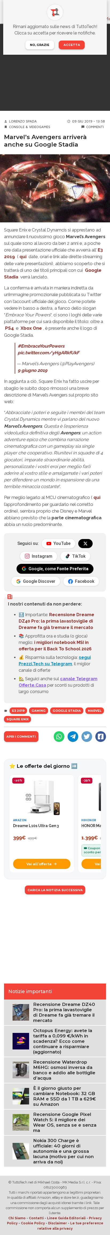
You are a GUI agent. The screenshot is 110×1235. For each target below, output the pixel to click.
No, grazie (39, 45)
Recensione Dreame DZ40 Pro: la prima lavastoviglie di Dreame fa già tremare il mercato (56, 621)
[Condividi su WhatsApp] (59, 736)
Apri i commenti (21, 736)
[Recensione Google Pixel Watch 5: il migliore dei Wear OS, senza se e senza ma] (21, 1121)
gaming (39, 711)
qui (22, 256)
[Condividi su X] (86, 736)
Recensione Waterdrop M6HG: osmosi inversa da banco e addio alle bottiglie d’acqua (64, 1070)
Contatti (36, 1218)
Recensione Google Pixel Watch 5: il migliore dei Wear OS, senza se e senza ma (64, 1122)
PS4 (9, 328)
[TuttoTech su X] (85, 543)
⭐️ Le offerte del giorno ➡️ (43, 766)
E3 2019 (18, 711)
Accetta (72, 45)
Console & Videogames (29, 127)
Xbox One (31, 328)
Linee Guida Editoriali (66, 1218)
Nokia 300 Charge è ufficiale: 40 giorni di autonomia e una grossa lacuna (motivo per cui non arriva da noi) (63, 1151)
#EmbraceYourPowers (41, 346)
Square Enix (17, 719)
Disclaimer (57, 1223)
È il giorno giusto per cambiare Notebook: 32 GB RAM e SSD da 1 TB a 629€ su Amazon (64, 1096)
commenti (95, 127)
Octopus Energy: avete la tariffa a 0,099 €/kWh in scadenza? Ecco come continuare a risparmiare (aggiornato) (62, 1041)
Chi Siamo (17, 1218)
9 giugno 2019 (32, 370)
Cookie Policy (33, 1223)
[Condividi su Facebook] (100, 736)
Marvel (94, 711)
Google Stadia (67, 711)
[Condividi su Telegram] (73, 736)
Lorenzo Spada (23, 121)
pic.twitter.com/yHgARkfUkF (48, 352)
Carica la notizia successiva (55, 890)
